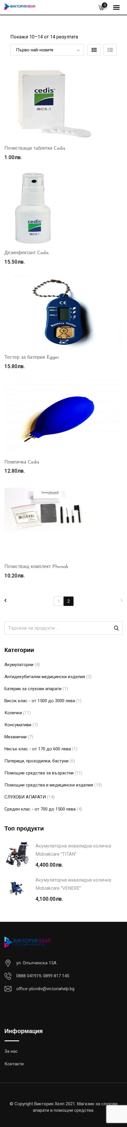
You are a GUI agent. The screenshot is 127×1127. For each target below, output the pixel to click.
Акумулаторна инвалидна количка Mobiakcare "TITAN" (73, 850)
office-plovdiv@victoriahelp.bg (45, 988)
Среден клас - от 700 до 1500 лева (40, 809)
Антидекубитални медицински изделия (44, 676)
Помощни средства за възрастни (39, 773)
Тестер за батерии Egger (31, 357)
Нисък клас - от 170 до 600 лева (37, 749)
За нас (11, 1051)
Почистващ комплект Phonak (36, 567)
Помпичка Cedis (21, 462)
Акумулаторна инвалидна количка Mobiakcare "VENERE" (73, 884)
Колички (13, 712)
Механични (15, 736)
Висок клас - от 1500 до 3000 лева (39, 700)
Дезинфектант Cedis (26, 253)
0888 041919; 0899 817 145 (42, 975)
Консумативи (17, 724)
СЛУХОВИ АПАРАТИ (25, 797)
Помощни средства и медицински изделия (48, 785)
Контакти (14, 1064)
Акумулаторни (18, 664)
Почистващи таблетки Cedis (34, 148)
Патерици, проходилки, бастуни (36, 761)
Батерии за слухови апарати (32, 688)
